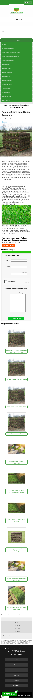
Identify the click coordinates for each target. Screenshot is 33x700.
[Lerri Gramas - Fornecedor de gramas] (16, 10)
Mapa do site (16, 685)
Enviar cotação (16, 318)
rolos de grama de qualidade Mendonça (17, 550)
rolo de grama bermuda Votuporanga (16, 379)
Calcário (4, 44)
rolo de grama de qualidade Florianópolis (16, 462)
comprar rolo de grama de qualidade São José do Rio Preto (16, 351)
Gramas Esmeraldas (7, 72)
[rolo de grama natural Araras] (16, 421)
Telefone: (24, 272)
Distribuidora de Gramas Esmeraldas (11, 52)
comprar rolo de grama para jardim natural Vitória (16, 579)
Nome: (8, 260)
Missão (16, 670)
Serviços (16, 40)
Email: (9, 266)
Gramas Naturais (6, 76)
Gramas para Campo (7, 80)
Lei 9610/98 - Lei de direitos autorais (20, 643)
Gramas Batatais (6, 64)
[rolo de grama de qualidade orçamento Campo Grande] (16, 477)
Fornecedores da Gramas (8, 60)
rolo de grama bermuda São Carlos (16, 406)
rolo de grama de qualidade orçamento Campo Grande (16, 491)
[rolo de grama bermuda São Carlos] (16, 394)
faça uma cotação (8, 245)
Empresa (16, 665)
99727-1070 (18, 19)
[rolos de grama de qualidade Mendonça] (16, 536)
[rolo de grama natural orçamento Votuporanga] (16, 594)
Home (16, 659)
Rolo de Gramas (6, 92)
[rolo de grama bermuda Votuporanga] (16, 366)
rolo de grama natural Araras (17, 434)
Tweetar (4, 122)
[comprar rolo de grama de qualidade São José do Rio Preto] (16, 337)
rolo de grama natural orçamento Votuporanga (16, 608)
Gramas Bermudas (6, 68)
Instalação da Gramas (7, 84)
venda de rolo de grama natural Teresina (16, 520)
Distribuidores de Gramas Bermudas (10, 56)
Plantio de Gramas (6, 88)
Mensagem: (22, 293)
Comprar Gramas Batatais (8, 48)
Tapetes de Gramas (6, 96)
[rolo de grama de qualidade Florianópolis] (16, 448)
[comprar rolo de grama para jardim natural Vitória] (16, 565)
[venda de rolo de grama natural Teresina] (16, 507)
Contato (16, 680)
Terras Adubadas (6, 100)
